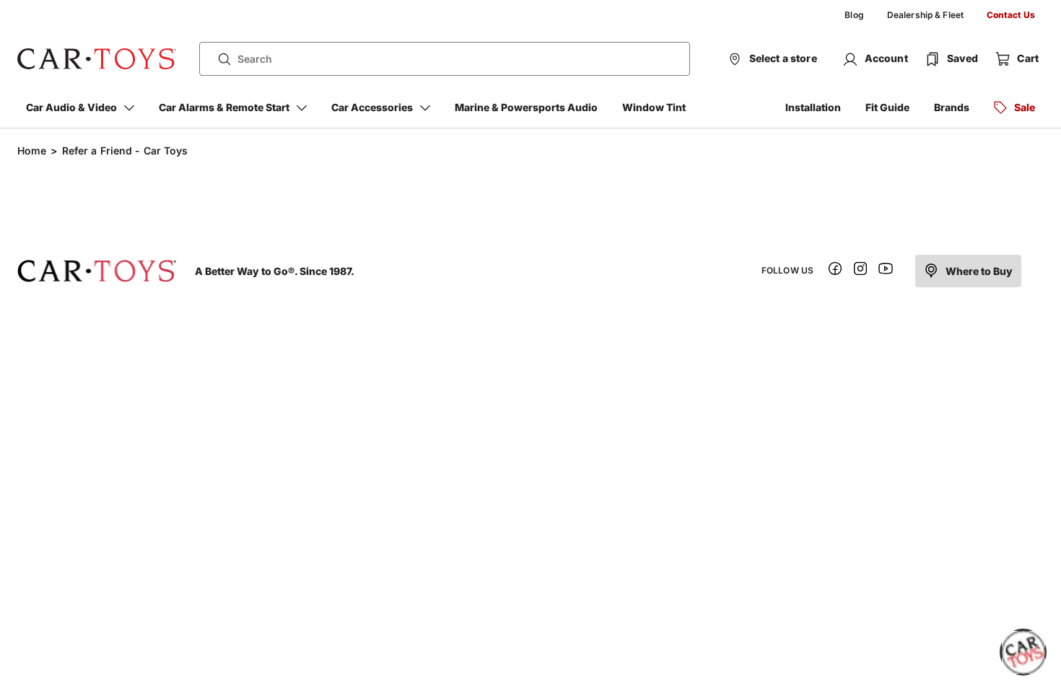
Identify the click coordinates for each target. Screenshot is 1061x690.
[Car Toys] (96, 59)
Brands (951, 107)
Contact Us (1011, 14)
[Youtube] (885, 271)
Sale (1024, 107)
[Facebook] (835, 271)
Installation (813, 107)
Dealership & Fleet (925, 14)
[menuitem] (854, 15)
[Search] (218, 59)
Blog (853, 14)
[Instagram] (860, 271)
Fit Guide (887, 107)
